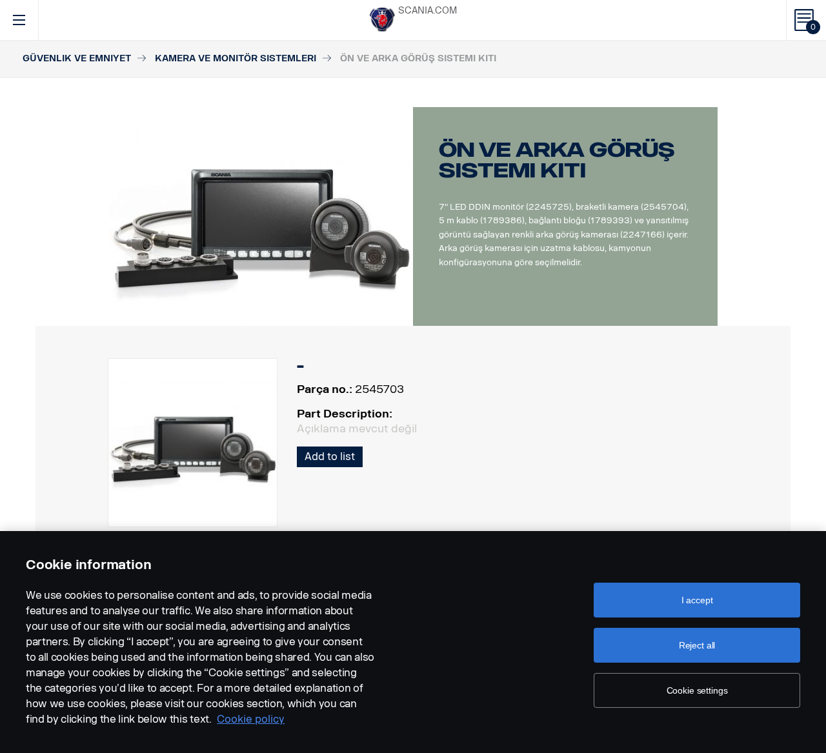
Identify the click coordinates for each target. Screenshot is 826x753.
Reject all (697, 645)
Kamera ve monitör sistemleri (235, 58)
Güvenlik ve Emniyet (77, 58)
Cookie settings (697, 690)
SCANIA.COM (427, 10)
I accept (697, 600)
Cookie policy (251, 719)
